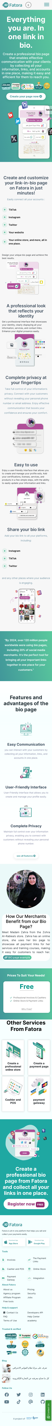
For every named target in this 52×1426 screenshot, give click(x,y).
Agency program (11, 1293)
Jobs (29, 1297)
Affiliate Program (12, 1297)
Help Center (33, 1316)
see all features (25, 855)
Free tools (8, 1301)
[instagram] (31, 1395)
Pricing (30, 1289)
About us (7, 1289)
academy (32, 1320)
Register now (25, 1204)
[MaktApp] (32, 1417)
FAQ (5, 1316)
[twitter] (19, 1395)
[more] (13, 1057)
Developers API (35, 1312)
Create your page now (24, 96)
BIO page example (19, 957)
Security (31, 1293)
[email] (31, 1402)
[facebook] (7, 1395)
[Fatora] (12, 4)
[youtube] (6, 1402)
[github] (43, 1402)
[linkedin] (43, 1395)
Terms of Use (10, 1320)
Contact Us (11, 1312)
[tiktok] (19, 1402)
